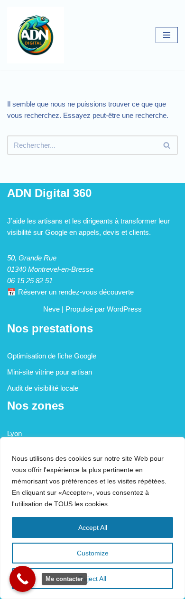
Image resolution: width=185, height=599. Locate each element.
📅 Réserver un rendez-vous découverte (70, 292)
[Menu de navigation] (167, 35)
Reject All (92, 578)
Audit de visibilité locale (42, 388)
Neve (51, 309)
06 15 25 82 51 (30, 281)
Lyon (14, 433)
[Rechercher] (167, 145)
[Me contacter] (22, 579)
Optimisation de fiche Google (51, 356)
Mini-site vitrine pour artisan (49, 372)
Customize (93, 553)
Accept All (92, 527)
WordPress (124, 309)
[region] (92, 518)
